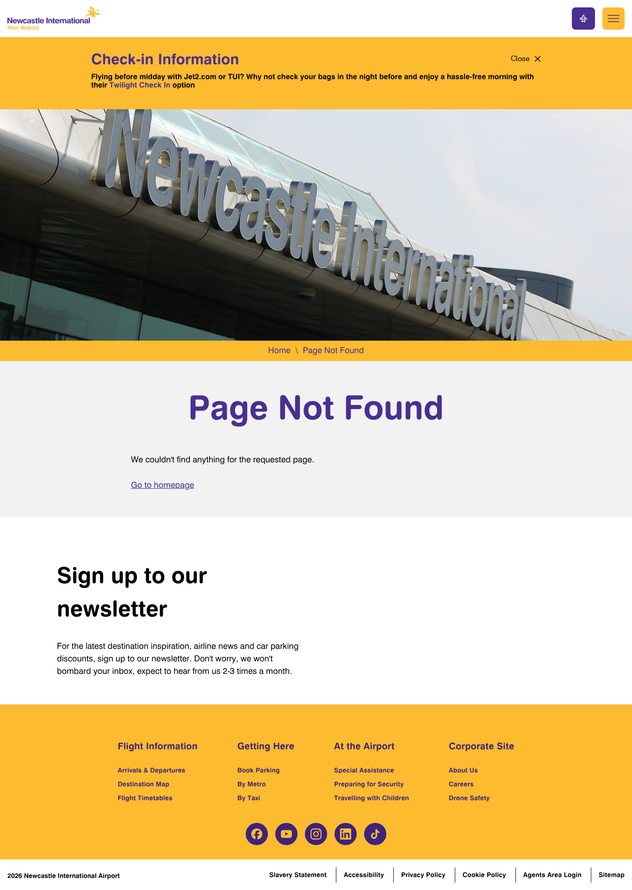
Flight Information (158, 746)
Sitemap (612, 875)
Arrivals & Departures (152, 770)
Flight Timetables (145, 798)
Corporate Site (481, 746)
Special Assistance (364, 770)
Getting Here (265, 746)
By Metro (251, 784)
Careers (461, 784)
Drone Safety (469, 798)
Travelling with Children (371, 798)
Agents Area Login (552, 875)
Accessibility (364, 875)
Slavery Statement (298, 875)
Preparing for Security (369, 784)
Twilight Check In (139, 84)
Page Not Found (333, 350)
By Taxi (248, 798)
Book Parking (258, 770)
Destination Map (144, 784)
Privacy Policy (423, 875)
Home (279, 350)
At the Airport (364, 746)
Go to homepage (162, 485)
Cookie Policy (484, 875)
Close (520, 59)
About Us (463, 770)
